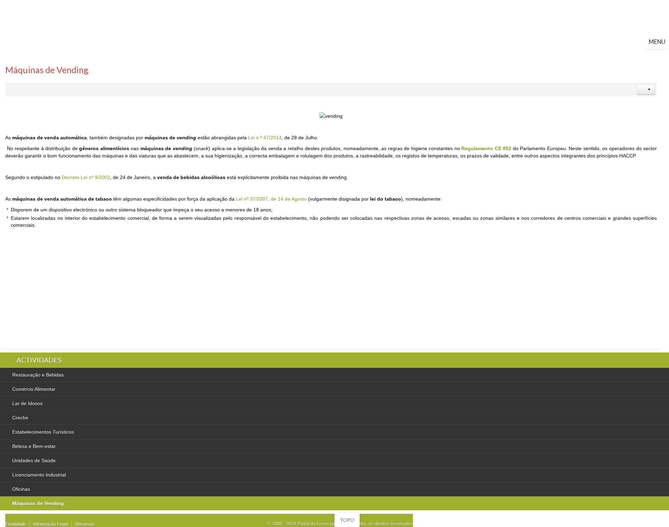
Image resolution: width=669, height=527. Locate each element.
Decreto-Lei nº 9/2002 (86, 177)
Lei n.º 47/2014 (265, 137)
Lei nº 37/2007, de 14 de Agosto (271, 199)
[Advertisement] (150, 291)
